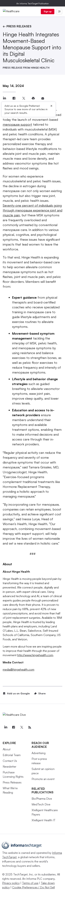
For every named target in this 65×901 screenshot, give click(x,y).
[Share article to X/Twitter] (23, 98)
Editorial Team (12, 755)
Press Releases (12, 782)
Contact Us (10, 761)
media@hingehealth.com (18, 669)
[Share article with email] (42, 98)
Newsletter (9, 766)
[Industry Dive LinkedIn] (5, 727)
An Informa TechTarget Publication (32, 3)
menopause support (17, 124)
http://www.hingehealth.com (35, 655)
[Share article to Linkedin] (4, 98)
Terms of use (30, 883)
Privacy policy (11, 883)
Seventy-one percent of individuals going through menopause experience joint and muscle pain (32, 210)
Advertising (39, 753)
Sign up (48, 11)
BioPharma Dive (42, 798)
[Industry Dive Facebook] (13, 727)
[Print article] (33, 98)
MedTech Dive (41, 804)
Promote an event (43, 779)
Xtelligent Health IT (43, 820)
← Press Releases (17, 26)
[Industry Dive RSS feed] (29, 727)
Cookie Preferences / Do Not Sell (33, 887)
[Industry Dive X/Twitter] (21, 727)
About (6, 749)
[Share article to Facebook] (14, 98)
